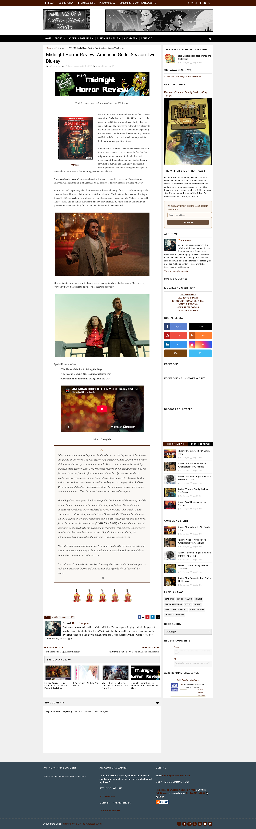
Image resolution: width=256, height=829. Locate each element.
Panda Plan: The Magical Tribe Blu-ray (182, 76)
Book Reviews (175, 444)
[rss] (208, 3)
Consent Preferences (110, 810)
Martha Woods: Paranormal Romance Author (65, 776)
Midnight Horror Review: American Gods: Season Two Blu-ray (144, 685)
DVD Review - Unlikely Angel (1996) (86, 684)
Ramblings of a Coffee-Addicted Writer (175, 790)
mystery (197, 604)
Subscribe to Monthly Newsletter (138, 3)
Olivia (176, 659)
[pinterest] (200, 3)
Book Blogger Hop (79, 38)
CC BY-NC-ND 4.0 (195, 793)
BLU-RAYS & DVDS (188, 297)
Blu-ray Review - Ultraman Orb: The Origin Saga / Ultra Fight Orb (115, 685)
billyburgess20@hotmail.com (176, 775)
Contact (146, 38)
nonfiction (170, 609)
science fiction (196, 609)
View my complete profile (176, 271)
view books (201, 695)
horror (198, 599)
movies (187, 604)
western (180, 614)
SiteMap (49, 3)
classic (188, 599)
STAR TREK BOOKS (188, 307)
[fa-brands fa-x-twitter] (179, 824)
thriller (169, 614)
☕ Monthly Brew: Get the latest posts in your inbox (187, 207)
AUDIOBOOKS (188, 294)
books (180, 599)
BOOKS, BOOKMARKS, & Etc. (188, 301)
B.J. (182, 684)
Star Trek (169, 599)
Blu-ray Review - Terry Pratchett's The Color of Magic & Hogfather (55, 685)
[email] (204, 3)
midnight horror (60, 48)
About (59, 38)
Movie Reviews (200, 444)
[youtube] (196, 3)
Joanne (177, 647)
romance (182, 609)
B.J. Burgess (187, 240)
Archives (129, 38)
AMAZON (75, 165)
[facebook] (188, 3)
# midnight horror (59, 617)
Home (48, 38)
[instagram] (192, 3)
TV (70, 48)
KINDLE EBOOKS (188, 304)
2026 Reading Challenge (188, 679)
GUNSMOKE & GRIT (107, 38)
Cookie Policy (66, 3)
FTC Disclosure (86, 3)
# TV (71, 617)
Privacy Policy (107, 3)
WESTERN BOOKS (188, 310)
